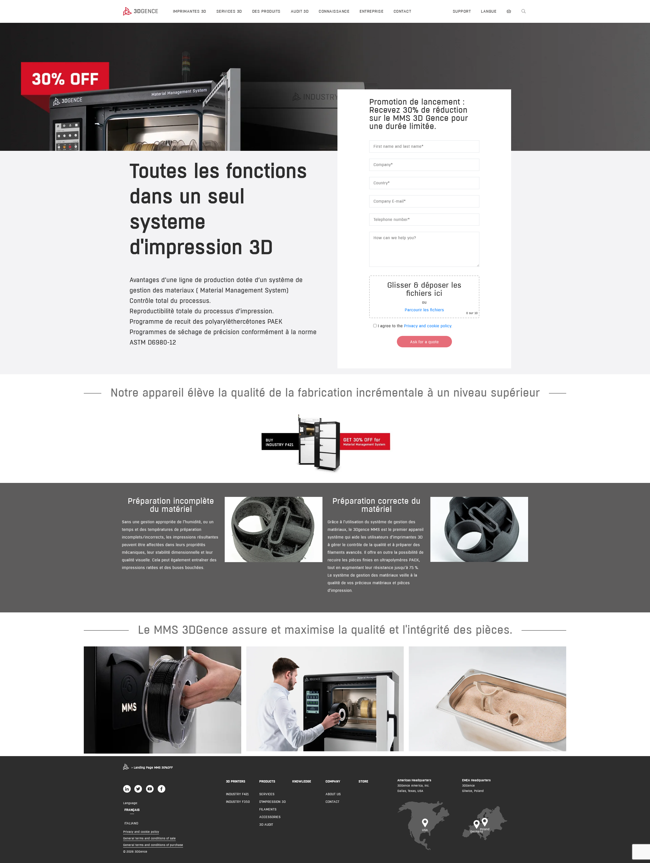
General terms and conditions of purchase (153, 845)
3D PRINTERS (235, 781)
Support (462, 11)
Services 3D (229, 11)
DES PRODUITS (266, 11)
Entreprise (371, 11)
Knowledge (301, 781)
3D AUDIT (266, 824)
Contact (402, 11)
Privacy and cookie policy (427, 325)
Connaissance (334, 11)
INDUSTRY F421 (237, 794)
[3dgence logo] (143, 11)
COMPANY (333, 781)
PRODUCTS (267, 781)
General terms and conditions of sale (149, 838)
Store (363, 781)
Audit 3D (300, 11)
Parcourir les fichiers (424, 309)
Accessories (270, 817)
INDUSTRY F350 (238, 802)
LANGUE (488, 11)
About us (333, 794)
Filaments (268, 809)
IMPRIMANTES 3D (189, 11)
